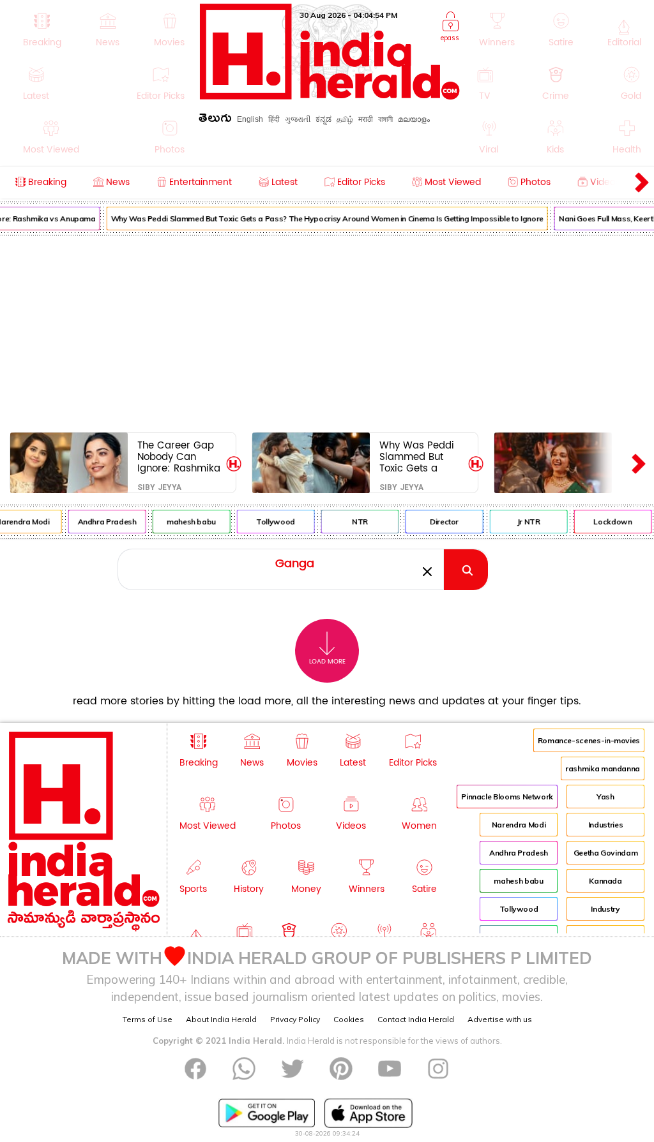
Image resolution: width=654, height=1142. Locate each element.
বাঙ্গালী (385, 119)
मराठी (365, 119)
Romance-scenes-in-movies (589, 740)
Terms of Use (147, 1019)
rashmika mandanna (602, 768)
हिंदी (274, 119)
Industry (605, 909)
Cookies (348, 1019)
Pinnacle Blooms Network (507, 796)
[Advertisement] (327, 331)
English (250, 119)
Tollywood (272, 521)
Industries (605, 824)
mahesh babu (188, 521)
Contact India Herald (415, 1019)
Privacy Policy (295, 1019)
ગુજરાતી (297, 119)
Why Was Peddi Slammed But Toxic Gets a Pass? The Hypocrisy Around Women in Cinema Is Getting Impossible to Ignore (323, 218)
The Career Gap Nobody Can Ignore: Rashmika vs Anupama (178, 456)
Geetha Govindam (606, 852)
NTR (357, 521)
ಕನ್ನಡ (323, 119)
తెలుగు (215, 120)
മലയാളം (414, 119)
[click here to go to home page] (330, 96)
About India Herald (221, 1019)
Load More (327, 661)
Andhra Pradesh (103, 521)
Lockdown (609, 521)
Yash (605, 796)
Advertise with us (500, 1019)
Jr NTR (524, 521)
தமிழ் (345, 119)
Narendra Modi (518, 824)
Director (441, 521)
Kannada (605, 881)
